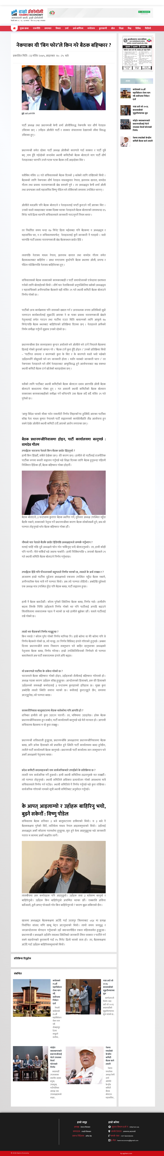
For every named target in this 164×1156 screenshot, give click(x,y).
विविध (138, 28)
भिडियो (148, 28)
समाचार (47, 28)
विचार (58, 28)
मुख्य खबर (24, 28)
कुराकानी (103, 28)
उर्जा (66, 28)
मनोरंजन (91, 28)
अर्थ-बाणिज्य (78, 28)
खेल (113, 28)
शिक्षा (121, 28)
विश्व (129, 28)
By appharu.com (126, 1153)
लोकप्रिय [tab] (144, 81)
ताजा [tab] (128, 81)
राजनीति (36, 28)
